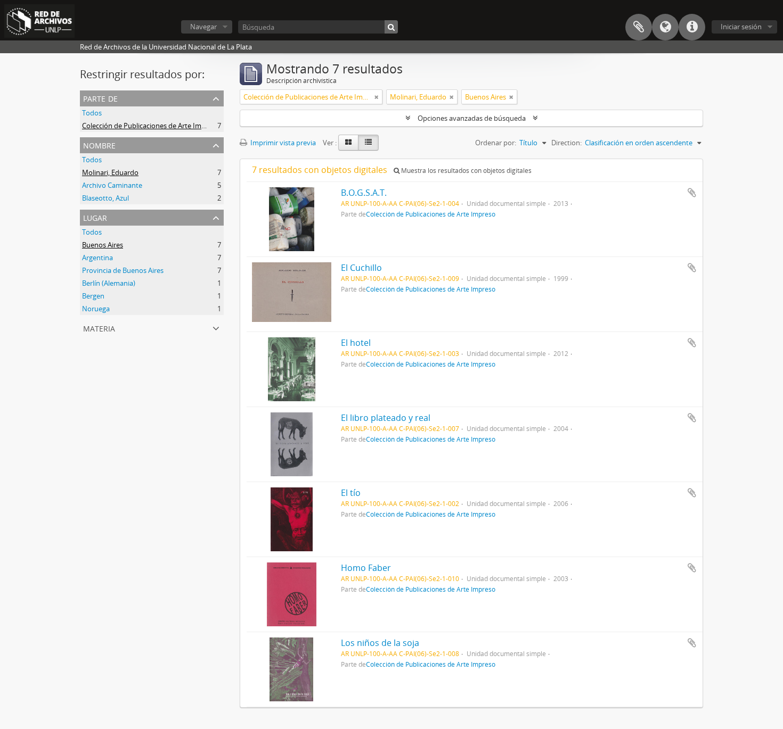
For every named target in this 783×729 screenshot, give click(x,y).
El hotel (356, 343)
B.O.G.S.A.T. (364, 192)
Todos (92, 113)
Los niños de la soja (380, 643)
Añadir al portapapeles (692, 192)
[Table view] (368, 143)
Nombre (99, 144)
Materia (99, 327)
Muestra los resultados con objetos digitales (465, 170)
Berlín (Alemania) (108, 283)
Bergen (93, 296)
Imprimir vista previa (282, 142)
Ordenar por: (495, 142)
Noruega (96, 308)
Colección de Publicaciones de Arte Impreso (150, 125)
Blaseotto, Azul (105, 198)
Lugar (95, 217)
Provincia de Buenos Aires (123, 270)
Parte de (100, 97)
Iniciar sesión (741, 26)
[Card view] (348, 143)
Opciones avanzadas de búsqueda (471, 118)
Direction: (566, 142)
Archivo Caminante (112, 185)
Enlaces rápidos (692, 27)
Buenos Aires (102, 245)
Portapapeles (638, 27)
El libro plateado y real (385, 418)
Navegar (203, 26)
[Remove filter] (376, 97)
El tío (351, 493)
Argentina (97, 257)
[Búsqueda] (391, 27)
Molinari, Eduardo (110, 172)
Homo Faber (366, 568)
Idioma (665, 27)
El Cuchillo (361, 268)
